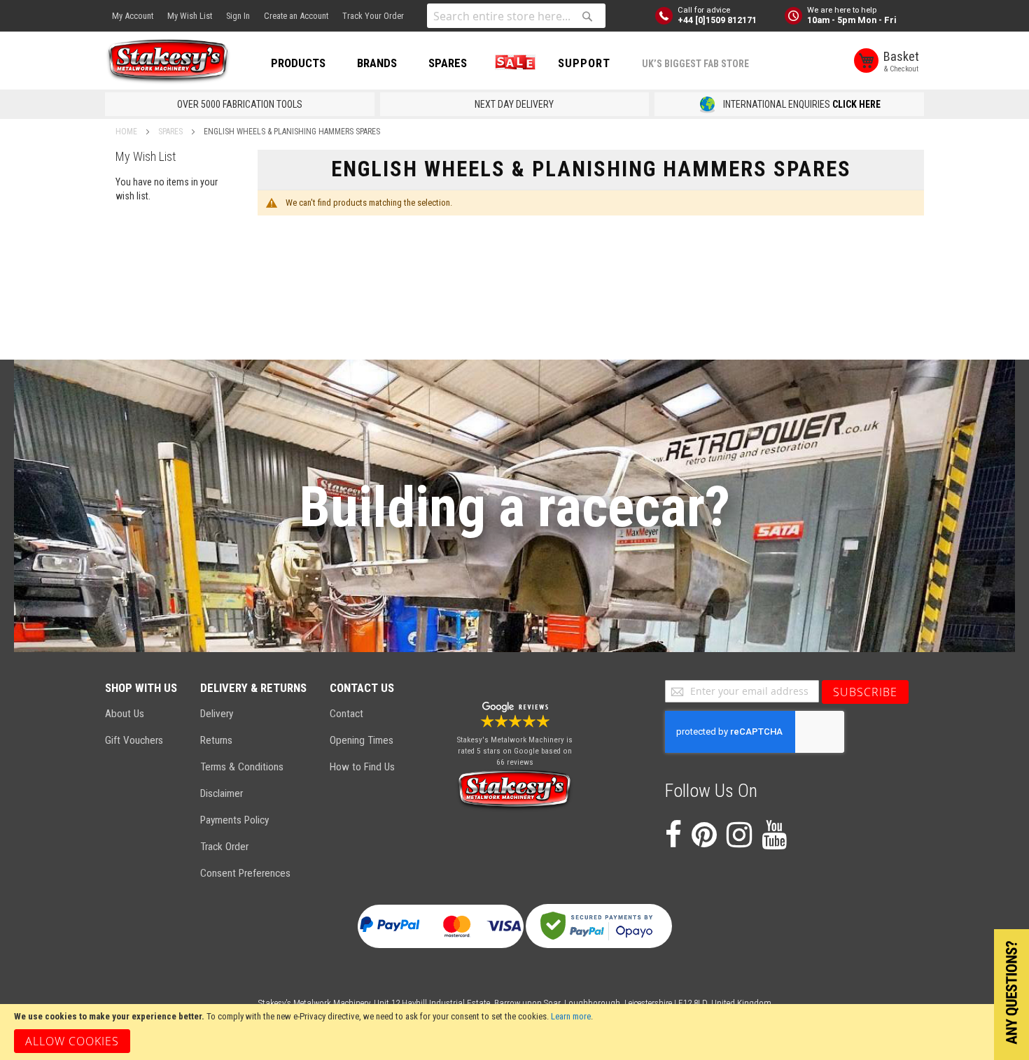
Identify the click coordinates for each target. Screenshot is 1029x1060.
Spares (171, 131)
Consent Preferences (245, 873)
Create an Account (296, 15)
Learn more (571, 1016)
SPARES (447, 63)
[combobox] (516, 15)
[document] (514, 1032)
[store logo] (168, 61)
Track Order (224, 846)
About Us (124, 713)
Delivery (216, 713)
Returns (216, 740)
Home (127, 131)
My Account (132, 15)
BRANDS (377, 63)
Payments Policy (234, 820)
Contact (346, 713)
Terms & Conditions (242, 767)
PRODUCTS (298, 63)
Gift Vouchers (134, 740)
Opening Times (361, 740)
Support (584, 63)
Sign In (238, 15)
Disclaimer (221, 793)
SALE (512, 63)
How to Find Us (362, 767)
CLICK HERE (856, 104)
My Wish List (189, 15)
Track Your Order (373, 15)
